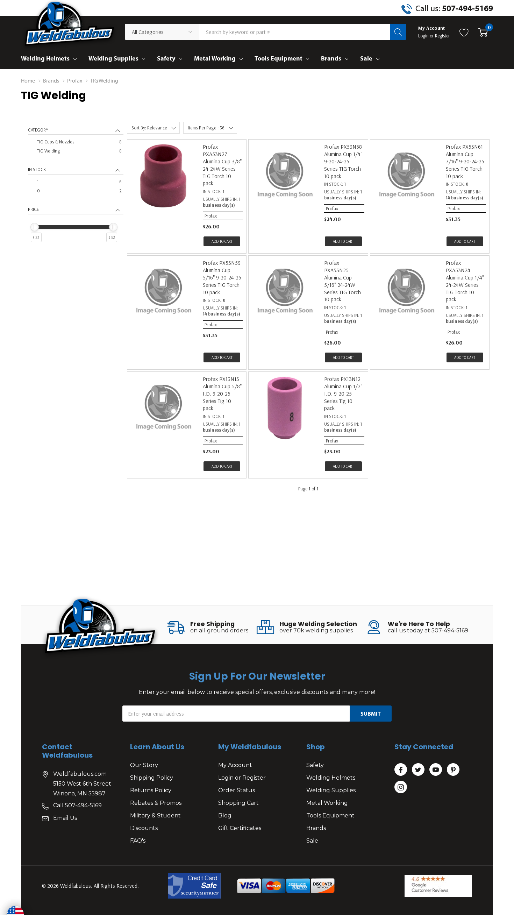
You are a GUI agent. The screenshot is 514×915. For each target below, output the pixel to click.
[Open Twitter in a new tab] (418, 770)
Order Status (236, 790)
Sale (366, 58)
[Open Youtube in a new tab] (436, 770)
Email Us (65, 818)
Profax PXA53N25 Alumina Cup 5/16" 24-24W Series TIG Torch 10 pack (342, 281)
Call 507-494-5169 (77, 805)
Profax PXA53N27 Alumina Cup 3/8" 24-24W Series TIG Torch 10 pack (222, 164)
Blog (224, 815)
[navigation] (75, 191)
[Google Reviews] (438, 886)
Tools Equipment (278, 58)
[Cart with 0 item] (483, 32)
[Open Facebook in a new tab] (401, 770)
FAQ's (137, 840)
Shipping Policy (151, 777)
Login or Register (242, 777)
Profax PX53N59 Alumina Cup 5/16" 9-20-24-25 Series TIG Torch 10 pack (222, 277)
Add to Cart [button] (222, 241)
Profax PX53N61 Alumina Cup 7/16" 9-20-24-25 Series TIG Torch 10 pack (465, 161)
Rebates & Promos (155, 803)
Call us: (454, 8)
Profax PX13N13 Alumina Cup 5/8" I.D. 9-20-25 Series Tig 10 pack (222, 393)
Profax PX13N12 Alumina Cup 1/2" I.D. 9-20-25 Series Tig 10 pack (343, 393)
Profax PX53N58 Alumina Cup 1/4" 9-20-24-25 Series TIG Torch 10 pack (343, 161)
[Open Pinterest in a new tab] (453, 770)
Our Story (144, 765)
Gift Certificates (239, 828)
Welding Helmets (45, 58)
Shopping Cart (238, 803)
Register (442, 36)
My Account (235, 765)
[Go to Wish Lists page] (464, 32)
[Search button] (398, 32)
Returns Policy (150, 790)
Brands (331, 58)
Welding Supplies (113, 58)
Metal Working (215, 58)
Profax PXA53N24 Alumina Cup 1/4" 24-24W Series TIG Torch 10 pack (465, 281)
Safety (166, 58)
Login (424, 36)
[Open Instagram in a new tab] (401, 787)
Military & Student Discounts (155, 821)
